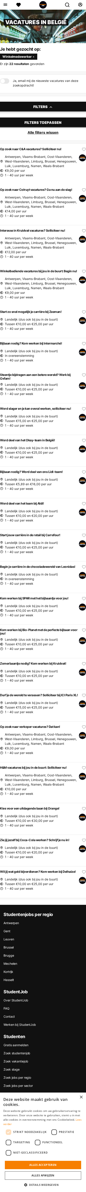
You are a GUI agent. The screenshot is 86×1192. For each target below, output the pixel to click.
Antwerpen (11, 923)
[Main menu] (5, 5)
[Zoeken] (69, 4)
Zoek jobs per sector (18, 1085)
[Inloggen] (80, 5)
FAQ (6, 1008)
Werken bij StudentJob (20, 1024)
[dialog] (43, 1142)
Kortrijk (8, 972)
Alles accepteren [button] (42, 1165)
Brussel (9, 947)
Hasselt (9, 980)
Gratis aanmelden (16, 1045)
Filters (40, 107)
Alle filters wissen (43, 132)
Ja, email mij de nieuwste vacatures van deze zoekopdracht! (45, 83)
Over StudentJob (16, 1000)
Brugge (9, 955)
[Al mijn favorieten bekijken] (18, 4)
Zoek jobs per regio (17, 1077)
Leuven (9, 939)
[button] (43, 1185)
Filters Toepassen (43, 122)
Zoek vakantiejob (16, 1061)
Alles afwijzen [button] (43, 1175)
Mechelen (10, 963)
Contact (9, 1016)
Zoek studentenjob (17, 1053)
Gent (7, 931)
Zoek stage (12, 1069)
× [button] (81, 1097)
